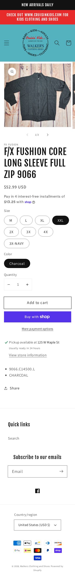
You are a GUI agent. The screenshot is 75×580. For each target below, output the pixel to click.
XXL (61, 220)
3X (28, 231)
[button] (6, 43)
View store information (28, 354)
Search (13, 438)
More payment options (37, 329)
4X (46, 231)
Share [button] (14, 388)
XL (42, 220)
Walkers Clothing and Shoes (35, 566)
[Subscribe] (61, 471)
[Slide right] (47, 134)
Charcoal (17, 263)
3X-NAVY (16, 243)
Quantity (10, 274)
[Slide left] (27, 134)
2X (11, 231)
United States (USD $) (34, 525)
